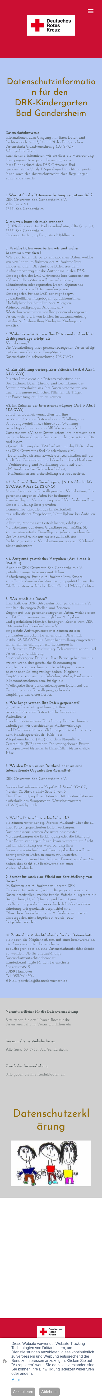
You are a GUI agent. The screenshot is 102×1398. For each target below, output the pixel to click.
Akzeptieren (23, 1392)
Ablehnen (49, 1392)
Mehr (15, 1380)
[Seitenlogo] (51, 25)
